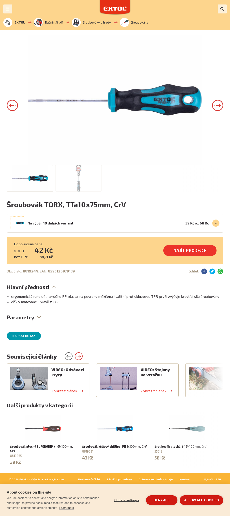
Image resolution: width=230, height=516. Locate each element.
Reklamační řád (89, 479)
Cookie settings (126, 500)
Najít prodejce (189, 250)
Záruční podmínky (119, 479)
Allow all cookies (201, 500)
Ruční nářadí (54, 22)
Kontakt (184, 479)
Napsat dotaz (23, 336)
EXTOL (20, 22)
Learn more (66, 507)
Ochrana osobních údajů (156, 479)
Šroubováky (139, 22)
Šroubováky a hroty (97, 22)
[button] (12, 105)
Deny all (162, 500)
